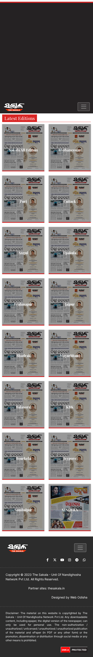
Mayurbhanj (70, 355)
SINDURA (70, 510)
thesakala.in (56, 588)
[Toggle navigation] (84, 106)
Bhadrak (23, 355)
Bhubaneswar (69, 150)
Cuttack (70, 201)
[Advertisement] (46, 51)
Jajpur (70, 304)
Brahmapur (23, 304)
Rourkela (23, 458)
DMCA (65, 650)
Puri (23, 201)
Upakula (69, 253)
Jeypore (69, 458)
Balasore (23, 407)
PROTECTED (79, 650)
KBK (70, 407)
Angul (23, 253)
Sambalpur (23, 510)
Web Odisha (78, 597)
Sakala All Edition (23, 150)
